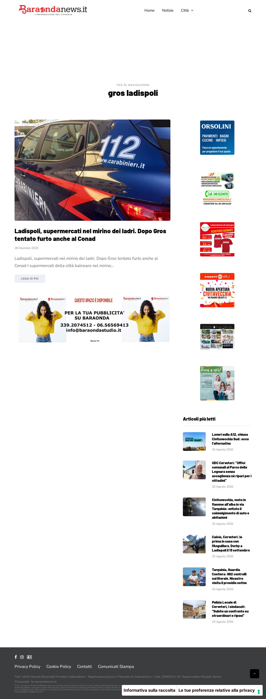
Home (149, 10)
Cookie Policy (58, 666)
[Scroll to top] (254, 673)
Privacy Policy (27, 666)
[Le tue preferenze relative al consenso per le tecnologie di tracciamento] (259, 692)
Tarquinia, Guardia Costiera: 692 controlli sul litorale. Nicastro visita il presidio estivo (229, 576)
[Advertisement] (133, 52)
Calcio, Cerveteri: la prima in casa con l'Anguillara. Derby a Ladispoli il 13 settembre (231, 543)
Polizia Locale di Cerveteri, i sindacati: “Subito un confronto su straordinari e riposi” (230, 608)
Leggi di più (30, 278)
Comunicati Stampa (116, 666)
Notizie (168, 10)
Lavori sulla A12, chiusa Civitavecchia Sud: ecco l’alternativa (230, 438)
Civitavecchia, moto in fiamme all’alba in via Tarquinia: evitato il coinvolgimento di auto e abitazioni (230, 508)
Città (185, 10)
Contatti (84, 666)
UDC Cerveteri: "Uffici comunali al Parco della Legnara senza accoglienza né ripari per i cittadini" (231, 471)
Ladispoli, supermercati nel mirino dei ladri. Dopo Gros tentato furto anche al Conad (90, 234)
